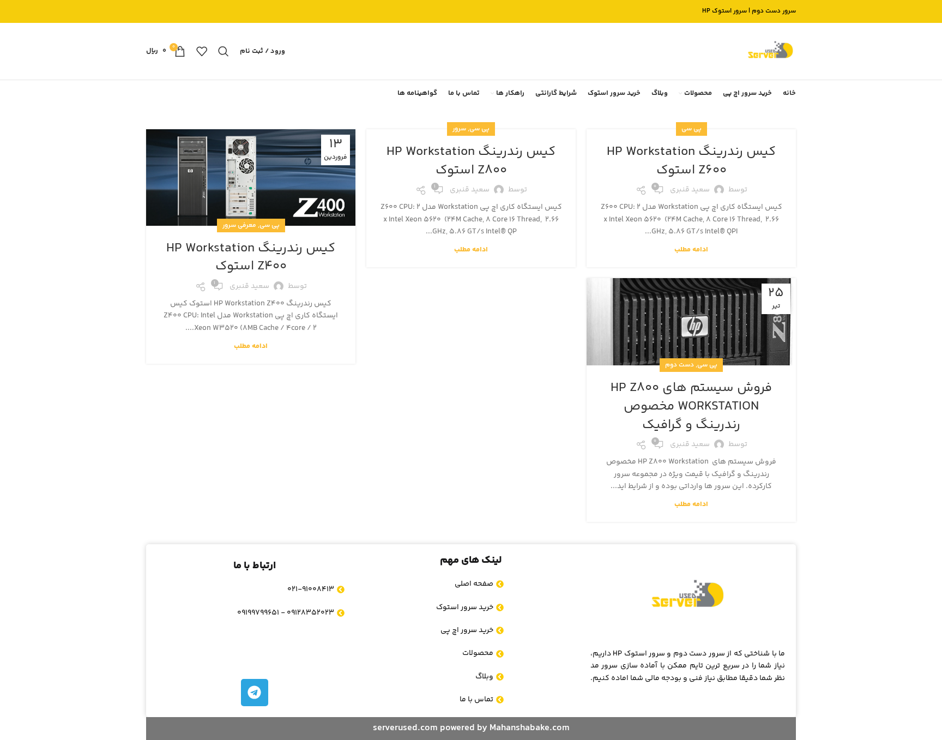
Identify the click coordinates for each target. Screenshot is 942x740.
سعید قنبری (690, 190)
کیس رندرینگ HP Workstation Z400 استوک (250, 257)
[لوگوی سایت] (770, 51)
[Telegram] (254, 692)
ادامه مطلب (691, 249)
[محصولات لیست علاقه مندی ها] (202, 51)
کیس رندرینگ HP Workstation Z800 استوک (471, 161)
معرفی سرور (239, 225)
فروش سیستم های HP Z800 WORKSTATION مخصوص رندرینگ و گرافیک (691, 406)
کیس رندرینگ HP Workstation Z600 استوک (691, 161)
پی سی (691, 129)
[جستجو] (223, 51)
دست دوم (679, 365)
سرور (459, 129)
